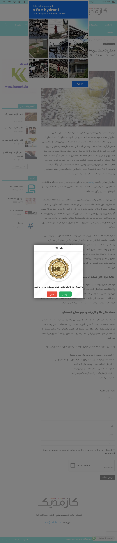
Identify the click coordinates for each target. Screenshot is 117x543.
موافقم (65, 294)
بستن (52, 294)
